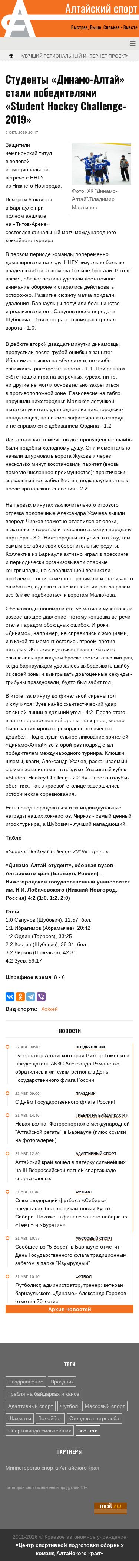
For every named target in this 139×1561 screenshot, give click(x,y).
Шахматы (19, 1418)
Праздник (61, 1382)
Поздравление (25, 1382)
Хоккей (49, 1009)
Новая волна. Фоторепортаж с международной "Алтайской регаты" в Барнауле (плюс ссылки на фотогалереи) (72, 1132)
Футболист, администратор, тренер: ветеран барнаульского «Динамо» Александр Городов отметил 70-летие (70, 1293)
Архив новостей (69, 1309)
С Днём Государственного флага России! (65, 1102)
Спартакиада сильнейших (39, 1431)
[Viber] (41, 996)
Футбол (69, 1406)
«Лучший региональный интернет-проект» (74, 56)
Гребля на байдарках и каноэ (43, 1394)
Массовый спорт (105, 1406)
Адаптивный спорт (30, 1406)
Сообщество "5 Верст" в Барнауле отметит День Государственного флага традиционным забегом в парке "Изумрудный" (71, 1255)
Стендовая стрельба (94, 1418)
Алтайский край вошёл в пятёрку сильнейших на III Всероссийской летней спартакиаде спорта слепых (70, 1170)
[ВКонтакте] (10, 996)
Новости (70, 1030)
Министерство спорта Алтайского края (52, 1468)
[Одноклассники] (20, 996)
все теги (88, 1431)
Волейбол (50, 1418)
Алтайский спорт (101, 8)
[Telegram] (30, 996)
